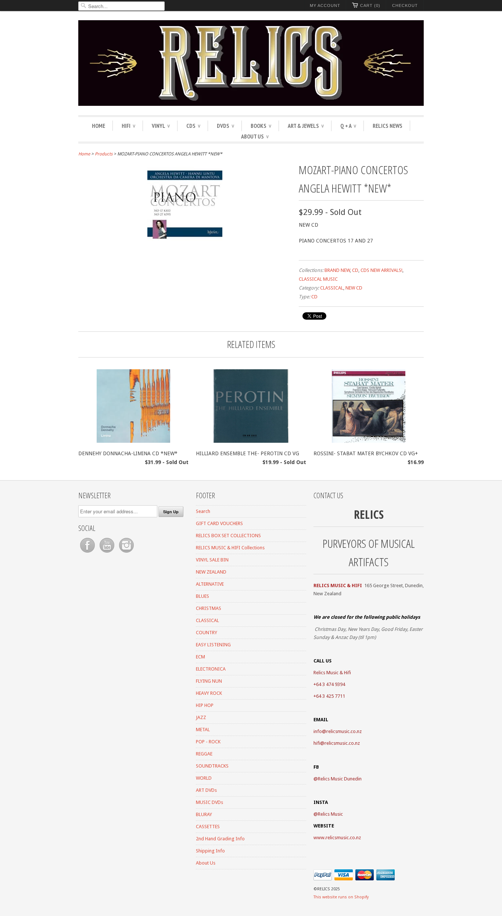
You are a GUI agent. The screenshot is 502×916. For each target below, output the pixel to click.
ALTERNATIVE (210, 584)
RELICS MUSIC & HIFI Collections (230, 547)
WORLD (204, 778)
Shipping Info (210, 851)
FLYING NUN (209, 681)
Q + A (348, 125)
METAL (203, 729)
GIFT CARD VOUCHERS (219, 523)
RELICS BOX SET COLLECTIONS (228, 535)
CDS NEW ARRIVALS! (381, 270)
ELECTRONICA (211, 669)
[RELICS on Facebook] (88, 553)
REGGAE (204, 754)
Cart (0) (370, 5)
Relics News (387, 125)
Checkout (405, 5)
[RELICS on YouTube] (107, 553)
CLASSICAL (331, 288)
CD (355, 270)
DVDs (225, 125)
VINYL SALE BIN (212, 560)
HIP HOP (205, 705)
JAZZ (201, 717)
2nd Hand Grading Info (220, 838)
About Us (255, 136)
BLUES (202, 596)
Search (203, 511)
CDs (193, 125)
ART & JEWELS (306, 125)
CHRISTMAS (208, 608)
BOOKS (261, 125)
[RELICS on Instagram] (126, 553)
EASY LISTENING (213, 644)
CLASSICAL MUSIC (318, 279)
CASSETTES (208, 826)
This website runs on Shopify (341, 897)
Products (103, 154)
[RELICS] (251, 64)
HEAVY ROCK (209, 693)
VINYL (161, 125)
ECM (200, 657)
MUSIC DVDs (209, 802)
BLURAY (204, 814)
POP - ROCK (208, 741)
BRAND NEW (337, 270)
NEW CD (353, 288)
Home (98, 125)
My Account (325, 5)
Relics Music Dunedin (340, 779)
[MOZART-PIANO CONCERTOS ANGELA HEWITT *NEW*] (184, 239)
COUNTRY (206, 632)
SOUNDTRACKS (212, 766)
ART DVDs (206, 790)
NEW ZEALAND (211, 572)
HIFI (128, 125)
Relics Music (330, 814)
